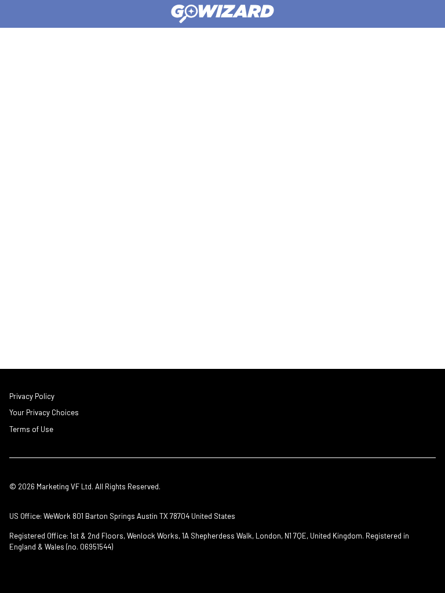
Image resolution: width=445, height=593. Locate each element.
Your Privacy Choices (44, 412)
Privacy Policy (31, 396)
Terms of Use (31, 429)
